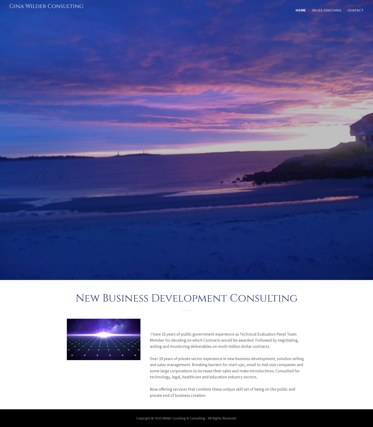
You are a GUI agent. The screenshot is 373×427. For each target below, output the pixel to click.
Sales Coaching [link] (326, 10)
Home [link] (301, 10)
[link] (46, 13)
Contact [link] (356, 10)
